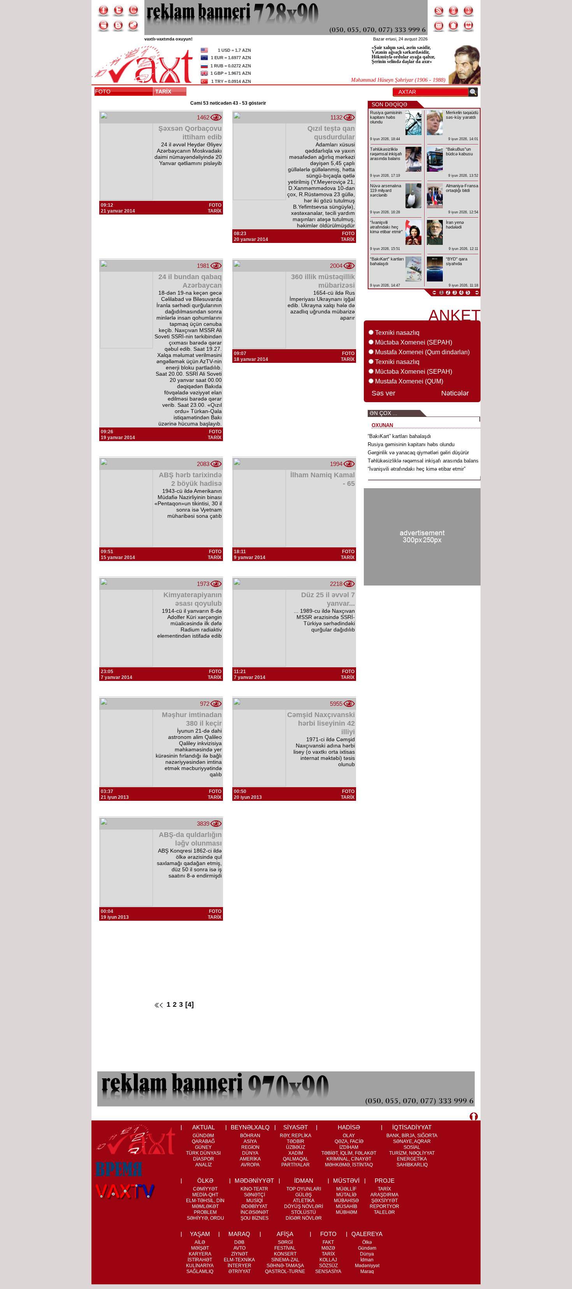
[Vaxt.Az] (468, 25)
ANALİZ (203, 1165)
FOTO (103, 91)
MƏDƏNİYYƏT (254, 1180)
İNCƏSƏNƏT (254, 1212)
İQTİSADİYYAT (412, 1127)
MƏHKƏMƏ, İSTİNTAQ (349, 1165)
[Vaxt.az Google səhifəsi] (133, 10)
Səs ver (383, 393)
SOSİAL (412, 1147)
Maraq (367, 1271)
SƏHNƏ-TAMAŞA (285, 1265)
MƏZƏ (328, 1248)
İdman (367, 1260)
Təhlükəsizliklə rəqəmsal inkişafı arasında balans (423, 461)
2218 (336, 583)
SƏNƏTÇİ (254, 1195)
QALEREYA (367, 1234)
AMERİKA (250, 1159)
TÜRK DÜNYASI (203, 1153)
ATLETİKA (303, 1200)
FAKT (328, 1242)
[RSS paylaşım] (439, 10)
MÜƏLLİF (346, 1189)
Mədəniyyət (367, 1265)
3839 (203, 823)
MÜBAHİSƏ (346, 1200)
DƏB (239, 1242)
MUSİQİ (254, 1200)
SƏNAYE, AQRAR (412, 1141)
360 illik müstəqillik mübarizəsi (323, 281)
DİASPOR (203, 1159)
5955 (336, 703)
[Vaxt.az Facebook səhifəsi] (103, 10)
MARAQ (239, 1234)
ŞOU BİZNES (254, 1218)
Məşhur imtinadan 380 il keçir (192, 719)
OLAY (349, 1135)
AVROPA (250, 1165)
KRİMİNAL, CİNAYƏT (348, 1159)
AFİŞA (285, 1234)
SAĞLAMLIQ (199, 1271)
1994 (336, 464)
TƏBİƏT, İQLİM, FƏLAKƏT (348, 1153)
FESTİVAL (285, 1248)
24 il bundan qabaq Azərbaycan (190, 281)
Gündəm (367, 1248)
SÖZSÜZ (328, 1265)
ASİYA (250, 1141)
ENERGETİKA (412, 1159)
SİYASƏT (295, 1127)
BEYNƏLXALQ (250, 1127)
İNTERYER (239, 1265)
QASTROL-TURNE (285, 1271)
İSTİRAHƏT (200, 1260)
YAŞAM (200, 1234)
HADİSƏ (349, 1127)
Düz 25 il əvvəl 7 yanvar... (328, 599)
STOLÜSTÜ (303, 1212)
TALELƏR (384, 1212)
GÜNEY (203, 1147)
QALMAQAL (296, 1159)
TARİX (164, 91)
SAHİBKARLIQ (412, 1165)
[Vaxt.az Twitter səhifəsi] (118, 10)
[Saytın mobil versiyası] (453, 10)
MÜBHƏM (346, 1212)
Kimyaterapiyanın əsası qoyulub (192, 599)
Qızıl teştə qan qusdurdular (331, 133)
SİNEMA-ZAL (285, 1260)
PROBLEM (205, 1212)
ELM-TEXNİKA (239, 1260)
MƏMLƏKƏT (205, 1206)
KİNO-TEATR (254, 1189)
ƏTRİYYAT (239, 1271)
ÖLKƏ (205, 1180)
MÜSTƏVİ (346, 1180)
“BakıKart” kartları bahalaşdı (399, 436)
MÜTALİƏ (346, 1195)
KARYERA (200, 1254)
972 (204, 703)
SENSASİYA (328, 1271)
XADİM (295, 1153)
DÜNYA (250, 1153)
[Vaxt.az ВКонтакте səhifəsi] (118, 25)
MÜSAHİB (346, 1206)
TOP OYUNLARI (303, 1189)
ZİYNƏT (239, 1254)
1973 (203, 583)
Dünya (367, 1254)
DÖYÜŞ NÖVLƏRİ (303, 1206)
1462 (203, 117)
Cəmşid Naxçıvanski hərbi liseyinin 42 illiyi (321, 723)
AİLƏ (200, 1242)
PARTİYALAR (295, 1165)
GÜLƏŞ (303, 1195)
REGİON (250, 1147)
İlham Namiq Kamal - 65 (322, 479)
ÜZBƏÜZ (295, 1147)
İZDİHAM (348, 1147)
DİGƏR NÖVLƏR (304, 1218)
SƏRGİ (285, 1242)
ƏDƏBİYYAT (254, 1206)
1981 (203, 265)
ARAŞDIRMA (384, 1195)
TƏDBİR (295, 1141)
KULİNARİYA (200, 1265)
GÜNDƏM (203, 1135)
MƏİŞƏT (200, 1248)
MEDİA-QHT (205, 1195)
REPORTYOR (384, 1206)
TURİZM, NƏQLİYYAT (412, 1153)
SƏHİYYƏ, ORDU (205, 1218)
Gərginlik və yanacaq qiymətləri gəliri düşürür (418, 452)
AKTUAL (203, 1127)
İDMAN (303, 1180)
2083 (203, 464)
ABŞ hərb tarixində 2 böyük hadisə (190, 479)
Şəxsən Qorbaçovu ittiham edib (190, 133)
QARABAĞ (203, 1141)
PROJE (385, 1180)
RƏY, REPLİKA (295, 1135)
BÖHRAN (250, 1135)
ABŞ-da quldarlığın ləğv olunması (190, 839)
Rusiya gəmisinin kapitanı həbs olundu (411, 444)
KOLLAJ (328, 1260)
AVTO (239, 1248)
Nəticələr (455, 393)
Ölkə (367, 1242)
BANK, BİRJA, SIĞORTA (411, 1135)
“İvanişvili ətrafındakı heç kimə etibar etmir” (416, 469)
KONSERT (285, 1254)
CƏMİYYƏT (205, 1189)
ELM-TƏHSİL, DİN (205, 1200)
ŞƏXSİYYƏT (384, 1200)
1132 (336, 117)
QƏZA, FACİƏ (349, 1141)
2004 (336, 265)
